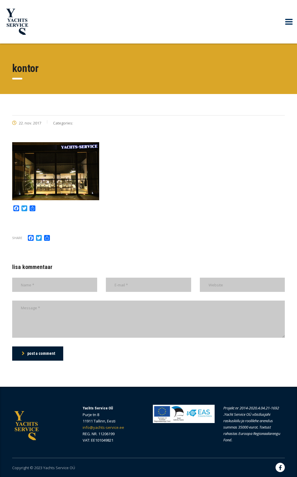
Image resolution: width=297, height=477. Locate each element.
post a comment (41, 353)
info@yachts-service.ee (103, 427)
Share (17, 238)
